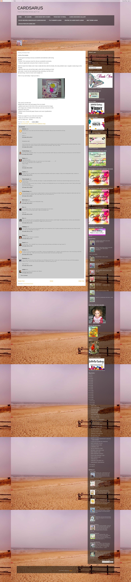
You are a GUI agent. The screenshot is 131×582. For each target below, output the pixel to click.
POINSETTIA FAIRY (95, 437)
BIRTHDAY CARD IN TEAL (96, 428)
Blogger (70, 570)
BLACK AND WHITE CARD (96, 431)
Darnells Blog (93, 498)
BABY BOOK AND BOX (95, 414)
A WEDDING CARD (95, 446)
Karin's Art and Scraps (95, 506)
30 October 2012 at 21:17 (27, 272)
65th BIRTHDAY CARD (95, 435)
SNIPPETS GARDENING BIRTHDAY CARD (104, 297)
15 (90, 394)
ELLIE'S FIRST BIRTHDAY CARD (97, 455)
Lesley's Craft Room (94, 524)
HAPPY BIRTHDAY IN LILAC (97, 443)
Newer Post (21, 281)
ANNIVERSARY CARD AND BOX (97, 462)
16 (90, 392)
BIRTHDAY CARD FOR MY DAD (97, 450)
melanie (24, 269)
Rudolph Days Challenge (95, 480)
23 (90, 380)
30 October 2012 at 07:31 (27, 175)
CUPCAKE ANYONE (95, 416)
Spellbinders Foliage (41, 123)
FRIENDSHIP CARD (95, 409)
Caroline (24, 171)
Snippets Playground (94, 533)
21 (90, 383)
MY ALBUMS (28, 17)
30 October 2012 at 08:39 (27, 196)
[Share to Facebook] (36, 122)
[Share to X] (35, 122)
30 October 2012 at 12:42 (27, 222)
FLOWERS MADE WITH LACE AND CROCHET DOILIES (102, 241)
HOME (20, 17)
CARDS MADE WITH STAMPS (42, 17)
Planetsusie (24, 258)
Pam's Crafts (92, 471)
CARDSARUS (30, 8)
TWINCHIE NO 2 (94, 458)
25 (90, 376)
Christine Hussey (25, 191)
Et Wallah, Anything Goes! (100, 499)
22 (90, 381)
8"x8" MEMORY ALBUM (55, 20)
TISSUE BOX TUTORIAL (60, 17)
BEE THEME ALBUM (92, 20)
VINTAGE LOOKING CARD (96, 445)
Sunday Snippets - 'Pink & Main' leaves (102, 543)
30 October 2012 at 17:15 (27, 238)
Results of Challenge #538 (100, 534)
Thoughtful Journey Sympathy (101, 525)
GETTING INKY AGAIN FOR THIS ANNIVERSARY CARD (102, 264)
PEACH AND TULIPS (95, 417)
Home (51, 281)
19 (90, 387)
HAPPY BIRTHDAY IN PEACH (97, 453)
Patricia (23, 158)
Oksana (23, 235)
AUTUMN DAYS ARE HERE (96, 426)
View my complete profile (22, 48)
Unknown (24, 128)
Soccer (96, 508)
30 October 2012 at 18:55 (27, 254)
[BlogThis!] (34, 122)
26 (90, 375)
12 (90, 399)
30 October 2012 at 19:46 (27, 265)
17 (90, 390)
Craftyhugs (24, 226)
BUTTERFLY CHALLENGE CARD (102, 277)
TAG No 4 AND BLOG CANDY (97, 448)
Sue (23, 207)
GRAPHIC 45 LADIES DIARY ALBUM (74, 20)
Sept (92, 464)
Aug (92, 466)
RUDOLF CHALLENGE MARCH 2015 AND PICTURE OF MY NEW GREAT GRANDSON (103, 248)
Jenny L (26, 40)
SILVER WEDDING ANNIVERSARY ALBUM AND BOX (32, 20)
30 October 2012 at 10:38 (27, 214)
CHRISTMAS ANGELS (95, 410)
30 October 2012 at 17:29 (27, 246)
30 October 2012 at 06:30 (27, 154)
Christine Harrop (25, 150)
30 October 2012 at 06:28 (27, 147)
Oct (92, 404)
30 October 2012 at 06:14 (27, 137)
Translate (98, 69)
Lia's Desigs (92, 515)
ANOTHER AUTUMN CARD (96, 424)
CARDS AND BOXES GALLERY (77, 17)
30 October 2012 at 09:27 (27, 203)
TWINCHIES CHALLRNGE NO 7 (97, 460)
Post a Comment (24, 275)
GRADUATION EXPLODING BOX (26, 23)
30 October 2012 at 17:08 (27, 231)
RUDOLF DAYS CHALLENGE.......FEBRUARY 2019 (102, 284)
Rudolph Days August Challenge (101, 481)
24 (90, 378)
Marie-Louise (25, 199)
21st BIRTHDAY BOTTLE (96, 430)
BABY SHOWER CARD (95, 451)
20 (90, 385)
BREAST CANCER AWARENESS (97, 419)
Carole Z (24, 242)
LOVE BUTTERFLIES (95, 423)
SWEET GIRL (93, 405)
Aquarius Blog (93, 489)
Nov (92, 402)
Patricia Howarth (25, 179)
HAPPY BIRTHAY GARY (96, 457)
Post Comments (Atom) (28, 283)
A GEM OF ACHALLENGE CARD (102, 290)
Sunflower (97, 490)
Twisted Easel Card (99, 552)
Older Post (81, 281)
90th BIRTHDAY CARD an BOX (101, 256)
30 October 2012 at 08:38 (27, 187)
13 (90, 397)
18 (90, 388)
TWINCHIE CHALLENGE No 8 (97, 433)
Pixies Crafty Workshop (95, 542)
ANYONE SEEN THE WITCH (97, 421)
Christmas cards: (98, 472)
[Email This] (32, 122)
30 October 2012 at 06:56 (27, 167)
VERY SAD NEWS (93, 254)
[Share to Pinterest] (37, 122)
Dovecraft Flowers (24, 123)
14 (90, 395)
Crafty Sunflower (93, 550)
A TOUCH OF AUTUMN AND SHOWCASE (99, 441)
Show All (112, 559)
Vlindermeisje (98, 516)
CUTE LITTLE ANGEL (95, 407)
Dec (92, 400)
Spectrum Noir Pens (33, 123)
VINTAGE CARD (94, 412)
